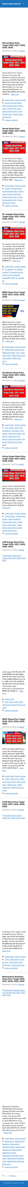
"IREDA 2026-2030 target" (14, 350)
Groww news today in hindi (12, 197)
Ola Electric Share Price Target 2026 (13, 442)
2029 (4, 355)
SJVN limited (14, 959)
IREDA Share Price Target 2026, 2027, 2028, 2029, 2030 (13, 294)
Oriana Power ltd (14, 519)
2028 (22, 353)
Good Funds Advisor (11, 4)
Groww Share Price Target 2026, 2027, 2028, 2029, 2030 (13, 130)
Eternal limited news (9, 106)
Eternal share (7, 114)
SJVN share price (18, 965)
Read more (15, 94)
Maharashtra (9, 1141)
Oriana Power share (9, 531)
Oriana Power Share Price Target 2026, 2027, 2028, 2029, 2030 (14, 458)
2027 (18, 353)
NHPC (7, 779)
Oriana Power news (9, 522)
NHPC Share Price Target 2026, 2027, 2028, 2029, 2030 (13, 721)
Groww (7, 188)
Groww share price (9, 200)
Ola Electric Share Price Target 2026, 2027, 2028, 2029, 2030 (13, 375)
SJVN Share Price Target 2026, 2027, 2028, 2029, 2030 (13, 804)
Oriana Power (10, 516)
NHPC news (14, 779)
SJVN (7, 959)
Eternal (7, 103)
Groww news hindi (14, 194)
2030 (9, 355)
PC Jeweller (9, 269)
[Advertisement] (14, 26)
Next (13, 1176)
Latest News (9, 100)
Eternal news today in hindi (12, 111)
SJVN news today (15, 962)
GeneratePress (14, 1184)
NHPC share (11, 785)
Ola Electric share (14, 433)
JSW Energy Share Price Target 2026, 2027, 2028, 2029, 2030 (13, 544)
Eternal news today (14, 108)
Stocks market (20, 100)
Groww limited (16, 188)
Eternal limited (16, 103)
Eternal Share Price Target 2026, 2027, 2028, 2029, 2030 (13, 45)
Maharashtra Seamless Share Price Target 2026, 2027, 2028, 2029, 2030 (13, 979)
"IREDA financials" (8, 353)
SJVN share (6, 965)
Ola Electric (6, 431)
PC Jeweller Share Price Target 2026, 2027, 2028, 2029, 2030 (13, 216)
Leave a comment (11, 120)
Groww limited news (9, 191)
